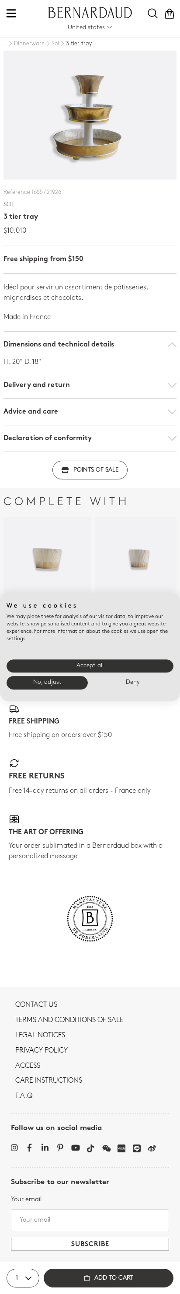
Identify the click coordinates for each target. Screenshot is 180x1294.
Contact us (36, 1005)
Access (27, 1066)
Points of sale (95, 470)
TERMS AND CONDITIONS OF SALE (69, 1020)
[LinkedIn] (44, 1147)
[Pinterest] (60, 1147)
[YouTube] (75, 1147)
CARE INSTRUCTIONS (48, 1080)
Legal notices (40, 1035)
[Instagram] (14, 1147)
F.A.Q (23, 1096)
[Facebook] (29, 1147)
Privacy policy (41, 1050)
